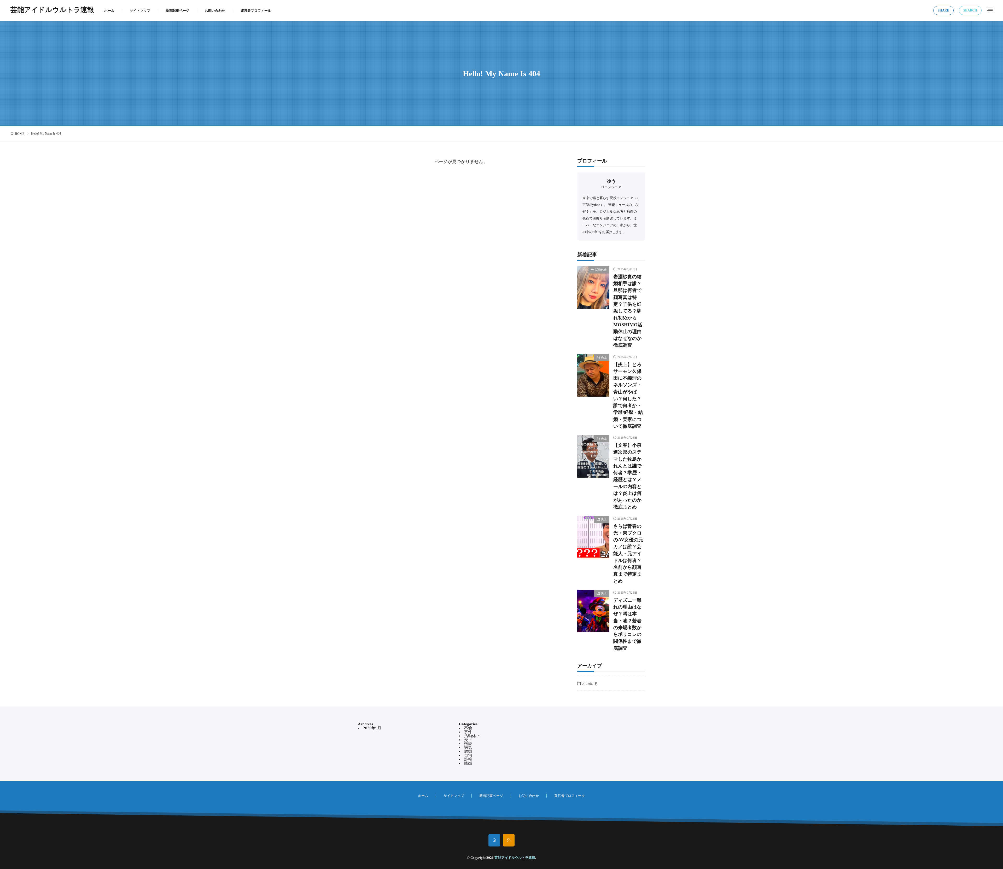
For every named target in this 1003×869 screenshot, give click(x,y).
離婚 (468, 763)
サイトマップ (140, 11)
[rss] (509, 840)
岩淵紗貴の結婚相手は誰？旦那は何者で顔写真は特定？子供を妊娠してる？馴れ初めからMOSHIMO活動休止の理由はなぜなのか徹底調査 (627, 311)
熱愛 (468, 743)
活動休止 (601, 269)
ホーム (109, 11)
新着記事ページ (177, 11)
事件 (468, 732)
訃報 (468, 759)
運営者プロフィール (256, 11)
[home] (494, 840)
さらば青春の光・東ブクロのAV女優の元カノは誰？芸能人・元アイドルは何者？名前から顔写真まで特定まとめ (628, 554)
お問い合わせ (215, 11)
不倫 (468, 728)
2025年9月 (590, 684)
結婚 (468, 751)
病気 (468, 747)
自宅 (468, 755)
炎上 (604, 357)
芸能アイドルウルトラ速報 (52, 10)
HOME (19, 134)
